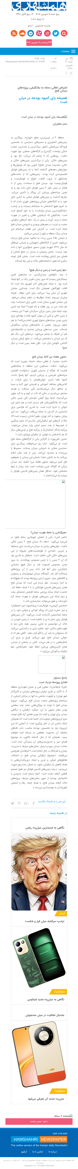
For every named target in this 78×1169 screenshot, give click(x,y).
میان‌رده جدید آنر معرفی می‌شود (46, 1099)
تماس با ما (37, 1152)
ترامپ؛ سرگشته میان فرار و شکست (44, 921)
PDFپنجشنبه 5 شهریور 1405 (39, 42)
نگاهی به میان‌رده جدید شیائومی (45, 999)
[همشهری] (39, 6)
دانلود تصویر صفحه (39, 1121)
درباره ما (53, 1152)
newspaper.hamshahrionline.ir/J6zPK (25, 62)
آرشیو (30, 25)
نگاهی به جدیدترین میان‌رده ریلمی (44, 828)
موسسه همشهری (42, 25)
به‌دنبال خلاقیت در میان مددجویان (45, 1015)
